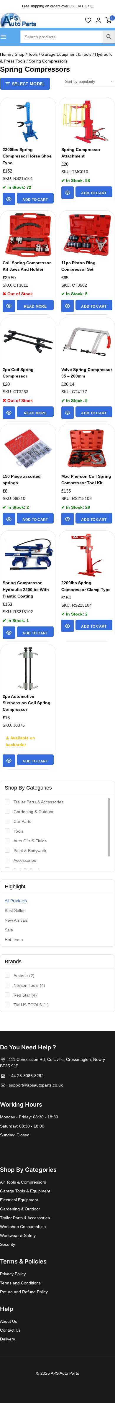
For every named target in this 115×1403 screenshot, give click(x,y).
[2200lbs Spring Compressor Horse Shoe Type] (28, 122)
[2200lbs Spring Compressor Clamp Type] (86, 555)
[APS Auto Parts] (18, 20)
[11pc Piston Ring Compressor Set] (86, 235)
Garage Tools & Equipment (25, 1191)
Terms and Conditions (20, 1283)
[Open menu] (3, 37)
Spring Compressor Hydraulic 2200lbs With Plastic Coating (26, 589)
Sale (9, 930)
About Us (8, 1321)
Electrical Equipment (19, 1199)
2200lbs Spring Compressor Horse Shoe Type (27, 156)
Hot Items (14, 939)
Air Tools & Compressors (23, 1182)
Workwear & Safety (18, 1235)
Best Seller (15, 910)
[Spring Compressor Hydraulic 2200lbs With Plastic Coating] (28, 555)
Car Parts (22, 821)
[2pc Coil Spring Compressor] (28, 342)
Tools (18, 831)
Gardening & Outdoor (34, 811)
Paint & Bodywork (30, 850)
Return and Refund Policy (24, 1291)
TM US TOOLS (31, 1004)
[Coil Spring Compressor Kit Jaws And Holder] (28, 235)
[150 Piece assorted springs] (28, 448)
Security (7, 1244)
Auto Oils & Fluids (30, 840)
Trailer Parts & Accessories (38, 802)
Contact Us (10, 1330)
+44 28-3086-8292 (26, 1075)
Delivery (7, 1339)
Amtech (24, 975)
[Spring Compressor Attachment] (86, 122)
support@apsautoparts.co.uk (36, 1085)
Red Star (25, 995)
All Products (16, 900)
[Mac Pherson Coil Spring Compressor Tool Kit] (86, 448)
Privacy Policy (13, 1273)
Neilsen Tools (29, 985)
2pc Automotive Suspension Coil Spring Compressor (26, 703)
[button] (35, 198)
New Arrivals (16, 920)
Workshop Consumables (23, 1226)
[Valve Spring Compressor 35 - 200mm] (86, 342)
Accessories (25, 860)
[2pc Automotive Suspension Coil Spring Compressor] (28, 668)
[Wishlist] (88, 20)
